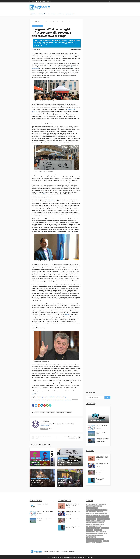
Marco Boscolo (37, 49)
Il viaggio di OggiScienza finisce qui (101, 426)
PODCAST (100, 524)
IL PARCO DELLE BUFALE (93, 517)
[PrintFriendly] (50, 405)
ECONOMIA (90, 513)
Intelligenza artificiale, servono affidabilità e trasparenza (68, 461)
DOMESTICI (98, 511)
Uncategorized (91, 540)
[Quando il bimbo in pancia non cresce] (91, 472)
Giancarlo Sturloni (64, 485)
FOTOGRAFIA (90, 515)
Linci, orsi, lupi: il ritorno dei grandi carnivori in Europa (42, 481)
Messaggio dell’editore (95, 420)
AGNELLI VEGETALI (91, 504)
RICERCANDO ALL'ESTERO (93, 528)
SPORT (104, 533)
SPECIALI (97, 533)
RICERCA (33, 14)
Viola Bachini (62, 464)
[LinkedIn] (41, 405)
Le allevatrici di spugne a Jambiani (101, 432)
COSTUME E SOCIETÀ (92, 509)
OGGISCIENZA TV (91, 524)
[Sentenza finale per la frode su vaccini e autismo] (91, 465)
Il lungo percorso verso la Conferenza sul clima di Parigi (52, 397)
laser (47, 66)
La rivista (32, 1)
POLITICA (90, 526)
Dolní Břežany (51, 200)
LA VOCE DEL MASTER (92, 520)
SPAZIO (89, 533)
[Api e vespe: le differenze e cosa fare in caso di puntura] (91, 458)
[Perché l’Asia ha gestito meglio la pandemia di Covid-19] (70, 478)
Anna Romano (35, 485)
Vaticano (69, 412)
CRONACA (103, 509)
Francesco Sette (42, 193)
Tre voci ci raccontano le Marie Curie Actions (40, 461)
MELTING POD (90, 522)
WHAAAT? (99, 542)
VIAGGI (99, 540)
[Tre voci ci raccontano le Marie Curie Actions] (42, 457)
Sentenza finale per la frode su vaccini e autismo (102, 464)
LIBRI (102, 520)
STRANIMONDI (98, 535)
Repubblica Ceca (61, 412)
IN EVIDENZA (51, 14)
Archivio (48, 1)
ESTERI (40, 25)
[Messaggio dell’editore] (98, 416)
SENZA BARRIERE (101, 531)
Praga (52, 412)
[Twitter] (36, 405)
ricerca (38, 458)
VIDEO (106, 540)
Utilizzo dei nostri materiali (67, 551)
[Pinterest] (44, 405)
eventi (33, 458)
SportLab (89, 535)
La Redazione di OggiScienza (38, 464)
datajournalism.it (44, 425)
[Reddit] (39, 405)
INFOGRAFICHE (91, 518)
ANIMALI (90, 506)
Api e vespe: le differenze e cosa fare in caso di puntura (102, 457)
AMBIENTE (34, 478)
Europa (42, 412)
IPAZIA (100, 518)
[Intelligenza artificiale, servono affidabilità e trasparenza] (70, 457)
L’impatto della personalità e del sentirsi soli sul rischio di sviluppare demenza (102, 440)
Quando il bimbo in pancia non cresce (102, 471)
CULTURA (90, 511)
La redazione (38, 1)
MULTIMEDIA (69, 14)
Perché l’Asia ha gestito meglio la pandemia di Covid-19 (69, 481)
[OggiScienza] (40, 7)
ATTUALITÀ (42, 14)
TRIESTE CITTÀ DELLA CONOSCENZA (95, 539)
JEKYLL (106, 518)
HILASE (67, 314)
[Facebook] (33, 405)
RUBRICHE (60, 14)
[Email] (47, 405)
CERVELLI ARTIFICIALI (63, 458)
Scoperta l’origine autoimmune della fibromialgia (100, 479)
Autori (44, 1)
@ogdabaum (35, 393)
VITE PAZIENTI (90, 542)
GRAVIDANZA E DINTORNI (102, 515)
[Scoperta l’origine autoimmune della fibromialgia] (91, 480)
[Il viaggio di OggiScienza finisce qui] (91, 427)
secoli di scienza (91, 531)
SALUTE (67, 478)
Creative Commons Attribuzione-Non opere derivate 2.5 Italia (56, 400)
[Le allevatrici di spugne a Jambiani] (91, 433)
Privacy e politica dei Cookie (51, 551)
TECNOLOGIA (91, 537)
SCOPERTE (97, 529)
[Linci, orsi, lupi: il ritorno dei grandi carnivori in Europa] (42, 478)
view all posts (44, 428)
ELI (37, 412)
